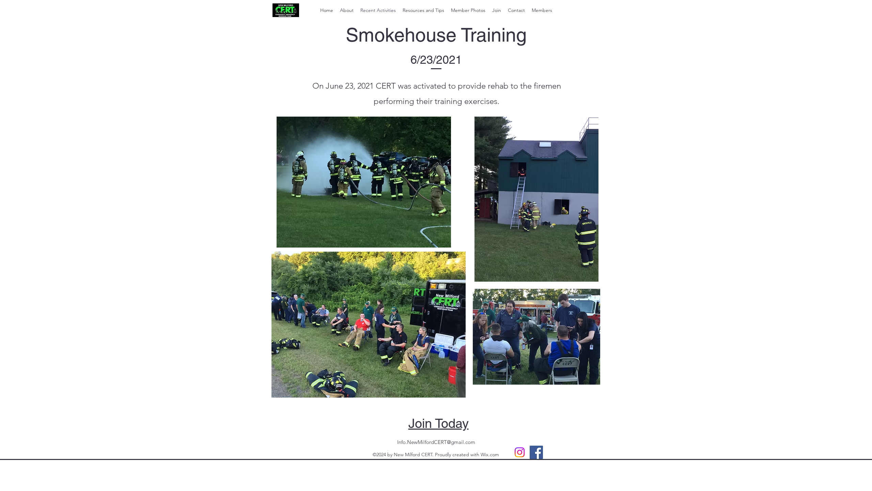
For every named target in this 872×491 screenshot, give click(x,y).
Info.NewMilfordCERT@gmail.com (436, 442)
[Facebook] (536, 452)
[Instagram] (519, 452)
